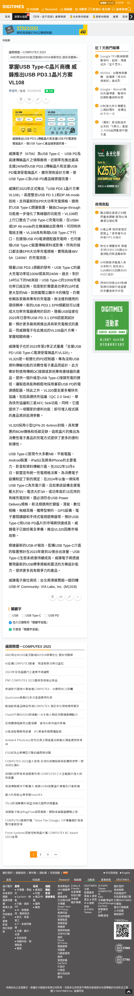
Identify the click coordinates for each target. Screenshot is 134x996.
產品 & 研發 (90, 899)
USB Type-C (33, 615)
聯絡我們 (119, 914)
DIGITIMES (122, 879)
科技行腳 (76, 895)
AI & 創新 (89, 903)
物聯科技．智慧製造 (23, 943)
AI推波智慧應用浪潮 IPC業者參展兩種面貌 (33, 731)
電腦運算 (62, 946)
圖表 (19, 948)
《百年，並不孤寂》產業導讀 (49, 16)
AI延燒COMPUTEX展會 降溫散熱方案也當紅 (34, 663)
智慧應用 (89, 892)
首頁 (7, 16)
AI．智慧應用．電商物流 (22, 912)
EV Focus (63, 909)
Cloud (61, 940)
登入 (129, 2)
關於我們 (7, 872)
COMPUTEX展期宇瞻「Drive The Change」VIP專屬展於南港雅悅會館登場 (44, 822)
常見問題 (55, 872)
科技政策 (22, 937)
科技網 (34, 9)
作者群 (74, 898)
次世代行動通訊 (64, 935)
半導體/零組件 (105, 900)
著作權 (32, 872)
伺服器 (61, 949)
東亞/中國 (38, 898)
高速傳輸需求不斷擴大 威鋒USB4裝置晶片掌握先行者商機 (42, 786)
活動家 (83, 9)
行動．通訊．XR (23, 905)
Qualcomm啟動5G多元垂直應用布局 (28, 697)
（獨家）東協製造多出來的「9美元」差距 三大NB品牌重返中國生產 (114, 128)
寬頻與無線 (64, 930)
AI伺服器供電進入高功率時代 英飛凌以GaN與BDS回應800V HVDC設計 (113, 268)
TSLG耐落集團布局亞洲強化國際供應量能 (31, 803)
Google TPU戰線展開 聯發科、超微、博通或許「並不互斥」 (114, 60)
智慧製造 (62, 919)
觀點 (47, 889)
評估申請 (119, 2)
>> (55, 854)
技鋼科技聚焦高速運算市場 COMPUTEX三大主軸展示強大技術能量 (43, 776)
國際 (37, 903)
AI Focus (62, 943)
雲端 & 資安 (90, 896)
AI (99, 894)
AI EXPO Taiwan (89, 911)
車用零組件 (64, 886)
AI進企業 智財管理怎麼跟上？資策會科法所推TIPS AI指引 (113, 233)
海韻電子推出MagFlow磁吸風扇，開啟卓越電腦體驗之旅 (41, 812)
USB (15, 615)
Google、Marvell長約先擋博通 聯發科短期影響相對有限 (113, 93)
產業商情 (121, 9)
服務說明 (20, 872)
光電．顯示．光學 (23, 932)
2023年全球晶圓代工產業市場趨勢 (27, 672)
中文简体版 (112, 872)
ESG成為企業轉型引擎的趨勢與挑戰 (28, 753)
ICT (100, 912)
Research (51, 9)
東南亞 (38, 889)
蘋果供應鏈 (102, 16)
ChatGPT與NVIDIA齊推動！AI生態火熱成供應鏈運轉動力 (41, 715)
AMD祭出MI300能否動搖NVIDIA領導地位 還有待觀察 (39, 655)
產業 (115, 16)
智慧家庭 (62, 923)
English (126, 872)
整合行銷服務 (121, 907)
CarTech (62, 963)
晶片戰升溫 (7, 888)
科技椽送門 (7, 916)
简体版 (110, 2)
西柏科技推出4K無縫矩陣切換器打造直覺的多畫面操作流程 (113, 287)
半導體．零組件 (23, 891)
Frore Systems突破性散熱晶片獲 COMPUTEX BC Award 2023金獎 (41, 835)
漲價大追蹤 (21, 16)
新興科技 (62, 912)
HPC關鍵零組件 (64, 891)
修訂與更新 (7, 930)
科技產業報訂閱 (122, 896)
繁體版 (103, 2)
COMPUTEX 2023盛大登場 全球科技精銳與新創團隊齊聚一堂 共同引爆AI (44, 763)
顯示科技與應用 (64, 975)
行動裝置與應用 (64, 955)
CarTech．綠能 (23, 898)
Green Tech (64, 906)
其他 (86, 906)
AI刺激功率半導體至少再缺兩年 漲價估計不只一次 (113, 110)
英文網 (106, 9)
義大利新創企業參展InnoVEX (23, 795)
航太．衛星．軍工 (23, 919)
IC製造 (61, 970)
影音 (94, 9)
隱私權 (43, 872)
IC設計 (61, 966)
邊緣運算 (62, 896)
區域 (125, 16)
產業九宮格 (7, 909)
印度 (37, 893)
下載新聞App (121, 920)
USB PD (53, 615)
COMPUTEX (105, 891)
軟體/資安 (103, 915)
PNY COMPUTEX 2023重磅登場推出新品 (31, 680)
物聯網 (61, 926)
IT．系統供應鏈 (23, 926)
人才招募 (119, 910)
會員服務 (119, 889)
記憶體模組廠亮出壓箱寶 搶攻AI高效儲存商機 (35, 723)
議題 (47, 886)
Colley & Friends (75, 887)
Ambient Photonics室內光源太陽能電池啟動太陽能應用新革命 (44, 742)
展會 (5, 921)
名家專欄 (76, 891)
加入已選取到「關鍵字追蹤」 (31, 622)
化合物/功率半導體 (64, 902)
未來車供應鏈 (80, 16)
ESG (100, 896)
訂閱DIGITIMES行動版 (122, 902)
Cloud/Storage (106, 903)
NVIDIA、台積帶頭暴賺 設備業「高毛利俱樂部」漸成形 (113, 77)
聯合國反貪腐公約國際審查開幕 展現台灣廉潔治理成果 (113, 217)
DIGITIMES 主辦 (90, 887)
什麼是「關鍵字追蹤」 (27, 629)
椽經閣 (68, 9)
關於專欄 (76, 902)
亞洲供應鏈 (64, 916)
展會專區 (50, 896)
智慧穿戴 (62, 960)
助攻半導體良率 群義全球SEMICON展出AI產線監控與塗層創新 (114, 250)
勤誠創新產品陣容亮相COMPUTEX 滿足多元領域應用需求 (42, 706)
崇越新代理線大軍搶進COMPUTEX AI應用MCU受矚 (39, 689)
